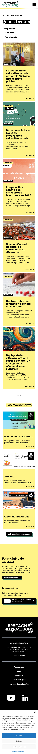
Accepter (19, 735)
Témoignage (11, 37)
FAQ (19, 671)
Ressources (19, 667)
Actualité (9, 33)
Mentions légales (19, 680)
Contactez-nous (19, 656)
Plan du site (19, 676)
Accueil (6, 15)
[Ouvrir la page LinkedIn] (26, 698)
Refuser (19, 741)
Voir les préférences (19, 747)
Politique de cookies (18, 751)
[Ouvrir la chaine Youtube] (12, 698)
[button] (35, 712)
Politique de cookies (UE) (19, 684)
